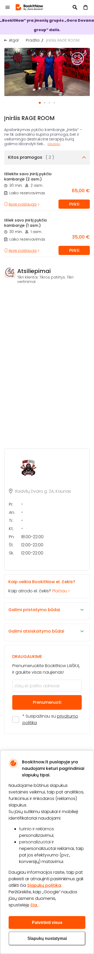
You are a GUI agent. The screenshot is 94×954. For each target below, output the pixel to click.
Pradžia (32, 40)
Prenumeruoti (47, 702)
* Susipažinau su (50, 719)
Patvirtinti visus (47, 922)
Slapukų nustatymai (47, 938)
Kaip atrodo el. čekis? (41, 586)
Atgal (14, 40)
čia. (34, 905)
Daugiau (54, 144)
